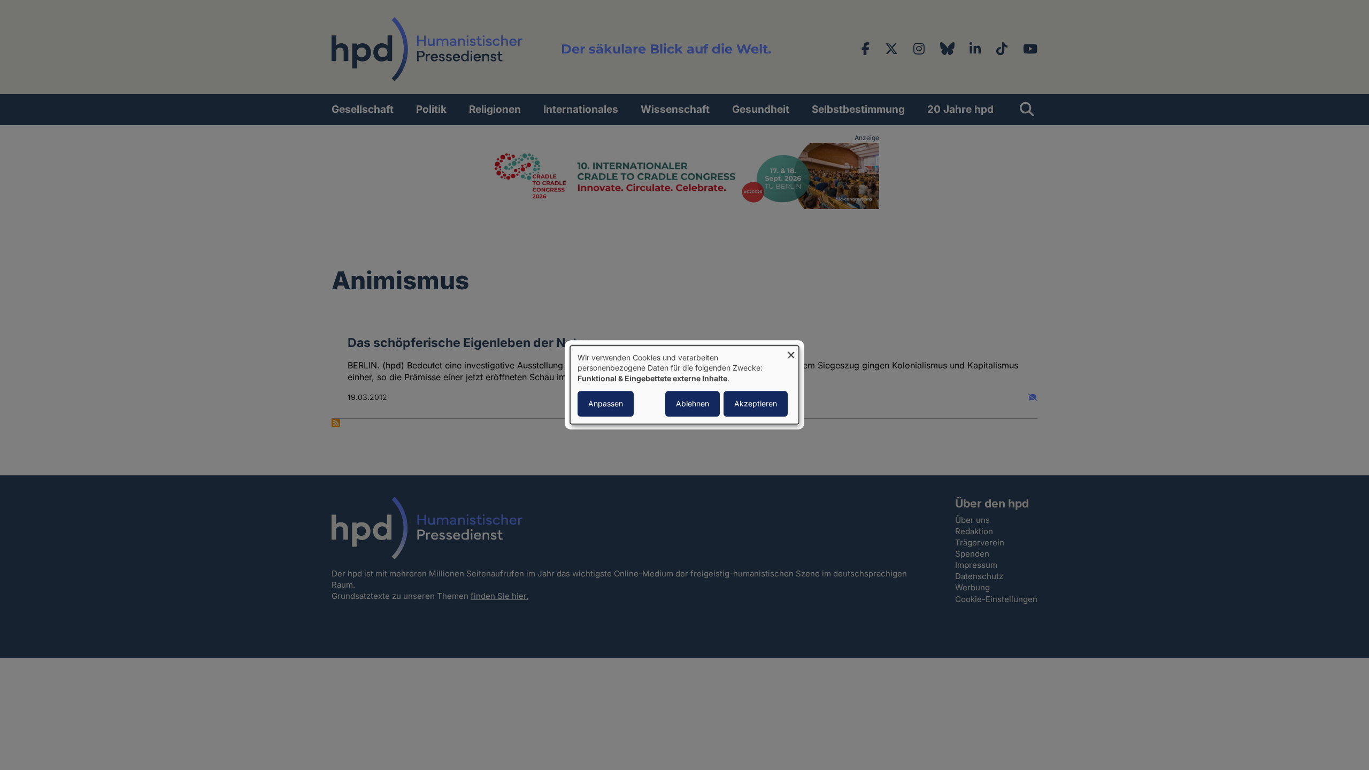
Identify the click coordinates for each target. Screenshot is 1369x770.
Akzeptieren (755, 404)
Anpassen (605, 404)
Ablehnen (692, 404)
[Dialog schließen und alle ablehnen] (791, 352)
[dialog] (684, 384)
